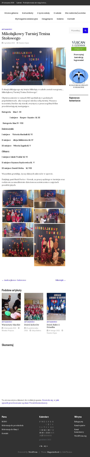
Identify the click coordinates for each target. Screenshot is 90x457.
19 (40, 433)
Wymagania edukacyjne (26, 19)
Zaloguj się (78, 422)
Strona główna (11, 13)
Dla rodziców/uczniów (75, 13)
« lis (40, 446)
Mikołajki (60, 280)
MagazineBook (53, 452)
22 (47, 433)
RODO (4, 422)
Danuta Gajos (24, 43)
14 (44, 430)
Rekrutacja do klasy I (10, 429)
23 (49, 433)
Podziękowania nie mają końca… (35, 3)
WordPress (32, 452)
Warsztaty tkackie (11, 324)
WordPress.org (80, 436)
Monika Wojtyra (8, 330)
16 (49, 430)
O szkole (57, 13)
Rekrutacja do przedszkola (12, 425)
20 (42, 433)
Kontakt (71, 19)
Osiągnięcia (47, 19)
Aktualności (7, 29)
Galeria (60, 19)
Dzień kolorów (31, 324)
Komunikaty (27, 13)
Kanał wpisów (79, 425)
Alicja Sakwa (36, 330)
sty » (46, 446)
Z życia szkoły (43, 13)
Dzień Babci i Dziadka (53, 325)
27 (42, 436)
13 (42, 430)
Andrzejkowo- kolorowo (14, 280)
